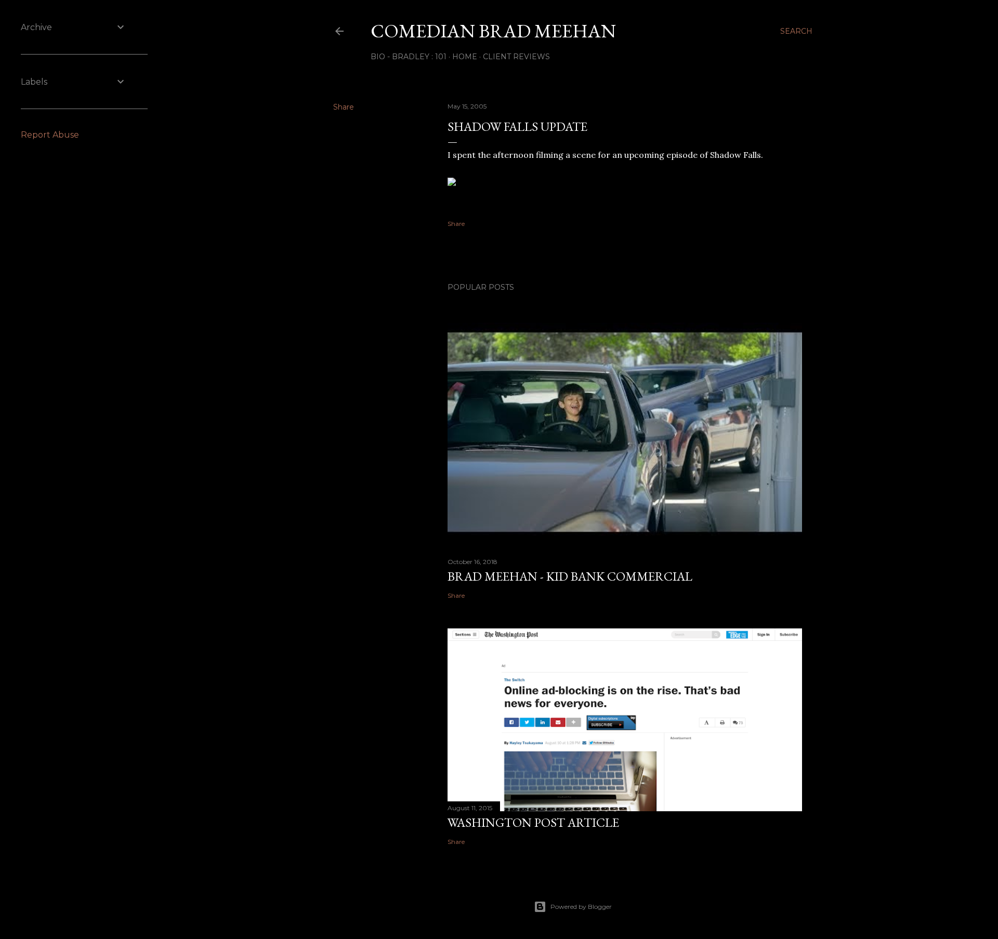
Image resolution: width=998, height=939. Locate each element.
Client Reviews (516, 56)
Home (464, 56)
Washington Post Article (533, 822)
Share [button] (343, 107)
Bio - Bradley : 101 (409, 56)
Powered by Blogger (581, 906)
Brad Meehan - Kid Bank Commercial (570, 576)
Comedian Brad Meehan (493, 31)
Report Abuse (50, 135)
